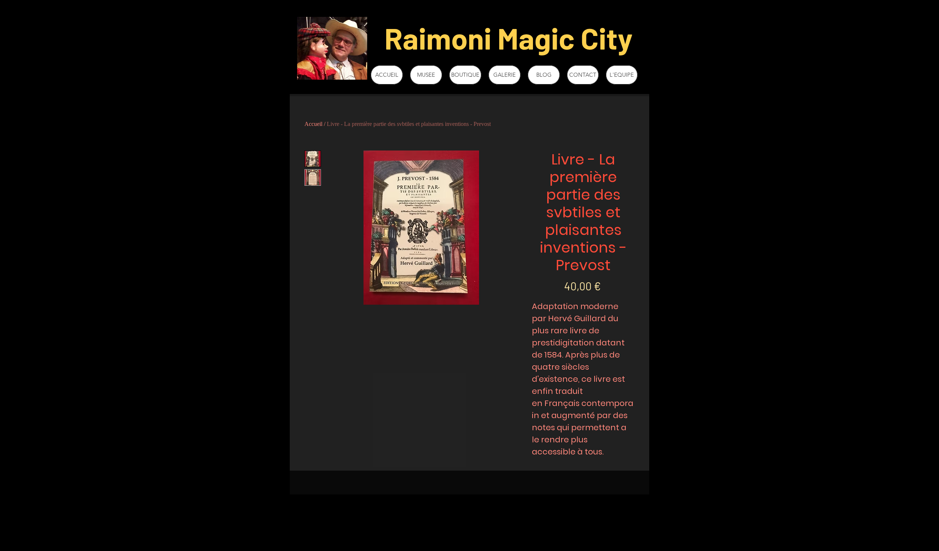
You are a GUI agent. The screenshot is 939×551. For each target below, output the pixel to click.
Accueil (313, 124)
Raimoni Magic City (508, 37)
